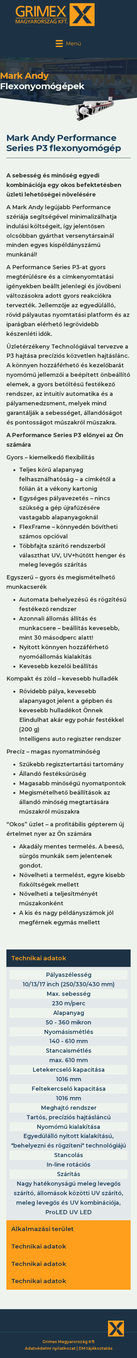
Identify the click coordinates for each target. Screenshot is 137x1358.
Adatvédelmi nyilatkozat (50, 1348)
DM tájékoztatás (95, 1348)
